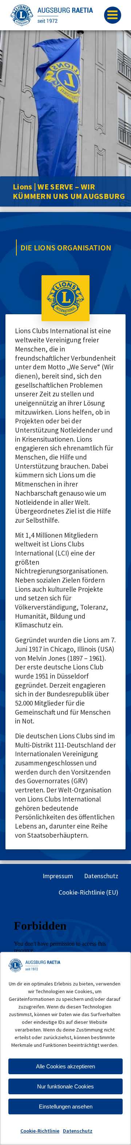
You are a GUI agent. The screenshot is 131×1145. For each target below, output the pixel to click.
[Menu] (112, 15)
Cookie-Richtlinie (39, 1130)
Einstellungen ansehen (65, 1106)
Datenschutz (77, 1130)
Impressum (58, 876)
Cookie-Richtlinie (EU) (88, 892)
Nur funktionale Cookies (65, 1086)
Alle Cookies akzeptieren (65, 1066)
